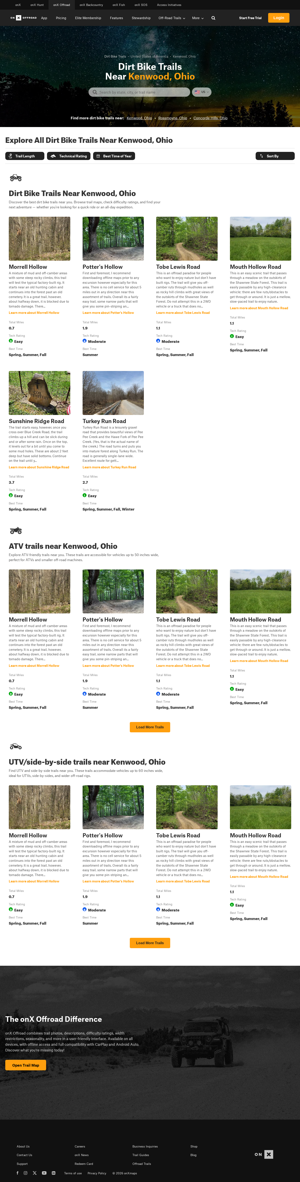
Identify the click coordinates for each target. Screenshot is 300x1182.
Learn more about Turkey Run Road (113, 441)
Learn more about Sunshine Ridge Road (39, 441)
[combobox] (142, 92)
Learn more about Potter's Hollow (113, 287)
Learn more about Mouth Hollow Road (260, 287)
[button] (24, 156)
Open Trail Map (25, 1065)
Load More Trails (150, 727)
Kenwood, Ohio (139, 118)
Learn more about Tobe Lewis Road (187, 287)
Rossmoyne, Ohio (172, 118)
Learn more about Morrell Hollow (39, 287)
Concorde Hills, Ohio (210, 118)
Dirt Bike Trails (115, 56)
